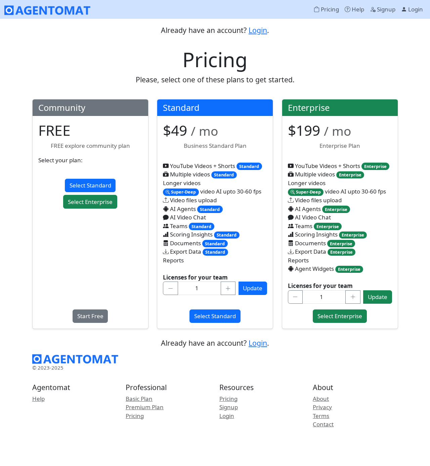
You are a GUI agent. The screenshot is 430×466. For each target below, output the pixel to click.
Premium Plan (145, 407)
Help (357, 9)
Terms (321, 416)
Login (415, 9)
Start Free (90, 316)
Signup (385, 9)
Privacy (322, 407)
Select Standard (90, 185)
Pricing (329, 9)
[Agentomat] (47, 9)
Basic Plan (139, 399)
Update (252, 288)
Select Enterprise (90, 202)
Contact (323, 424)
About (321, 399)
